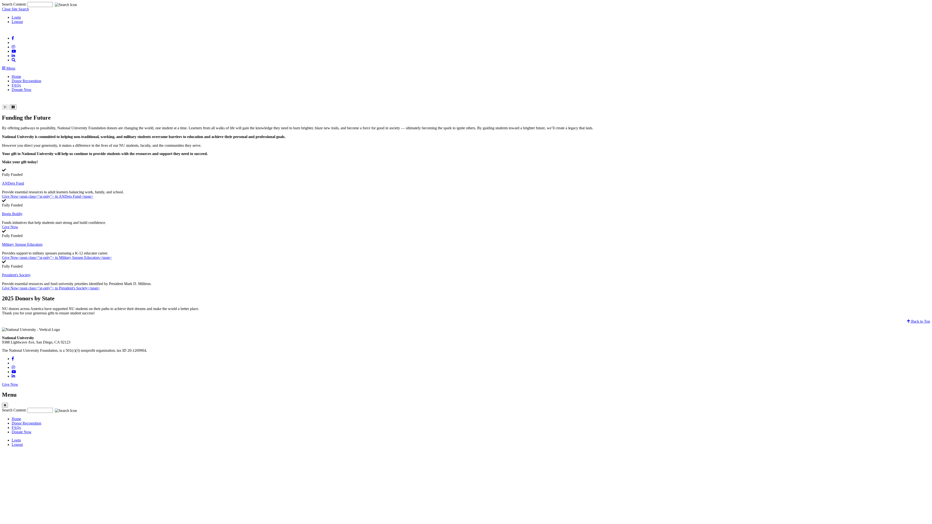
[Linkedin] (13, 56)
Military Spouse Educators (22, 244)
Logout (17, 22)
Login (16, 17)
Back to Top (920, 321)
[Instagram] (13, 47)
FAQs (16, 85)
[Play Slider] (5, 107)
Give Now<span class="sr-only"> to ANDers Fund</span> (47, 196)
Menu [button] (10, 68)
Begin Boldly (12, 214)
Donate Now (22, 90)
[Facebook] (13, 38)
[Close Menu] (5, 405)
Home (16, 76)
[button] (14, 60)
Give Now (10, 227)
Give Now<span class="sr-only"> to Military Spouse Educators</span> (57, 257)
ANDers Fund (13, 183)
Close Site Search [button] (15, 9)
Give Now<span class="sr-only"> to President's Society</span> (51, 288)
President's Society (16, 275)
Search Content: (14, 4)
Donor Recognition (26, 81)
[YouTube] (14, 51)
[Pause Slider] (13, 107)
